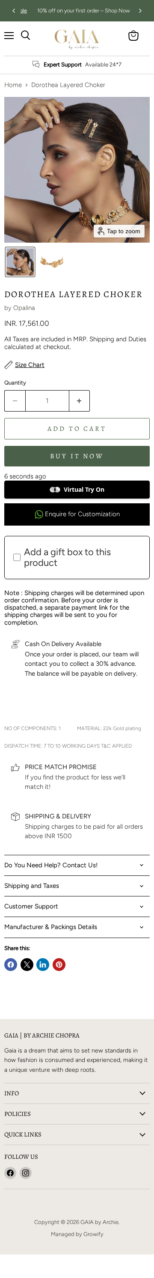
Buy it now (77, 455)
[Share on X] (27, 964)
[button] (20, 262)
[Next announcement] (140, 11)
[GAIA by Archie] (77, 38)
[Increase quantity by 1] (79, 401)
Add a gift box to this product (67, 557)
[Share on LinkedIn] (42, 964)
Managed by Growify (77, 1234)
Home (13, 85)
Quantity (15, 382)
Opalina (24, 308)
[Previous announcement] (14, 11)
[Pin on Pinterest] (59, 964)
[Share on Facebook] (10, 964)
